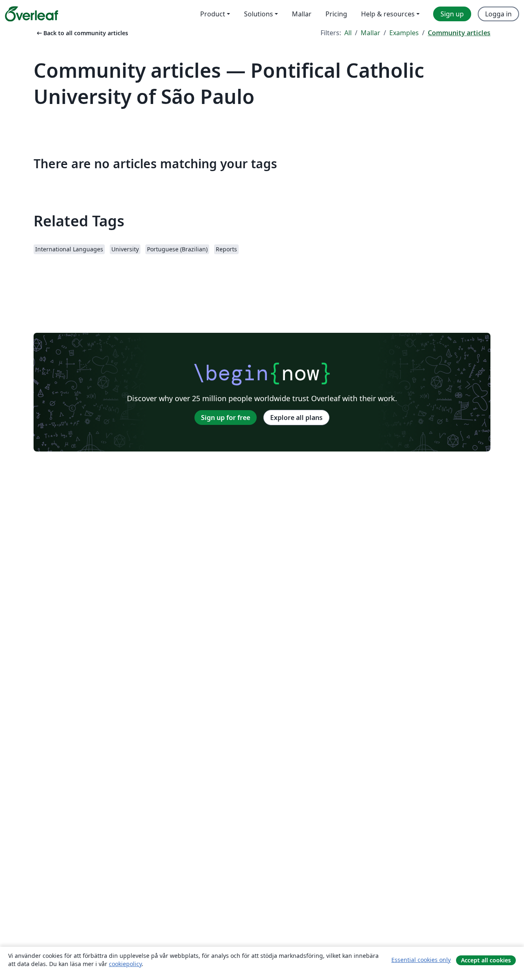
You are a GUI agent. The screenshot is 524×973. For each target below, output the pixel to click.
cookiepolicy (125, 964)
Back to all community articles (81, 33)
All (348, 32)
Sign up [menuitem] (452, 13)
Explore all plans (296, 417)
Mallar (370, 32)
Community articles (459, 32)
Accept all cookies (486, 960)
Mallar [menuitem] (302, 13)
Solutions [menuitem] (258, 13)
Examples (404, 32)
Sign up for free (225, 417)
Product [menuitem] (212, 13)
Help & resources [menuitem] (388, 13)
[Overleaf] (31, 14)
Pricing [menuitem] (336, 13)
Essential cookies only (421, 960)
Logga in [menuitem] (498, 13)
